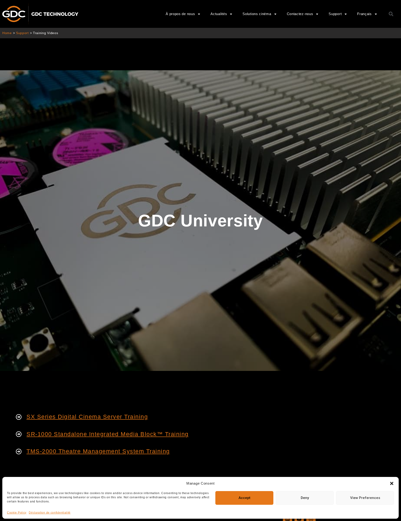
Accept (244, 498)
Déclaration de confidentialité (50, 512)
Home (7, 33)
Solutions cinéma (257, 14)
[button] (391, 483)
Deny (305, 498)
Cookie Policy (16, 512)
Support (22, 33)
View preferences (365, 498)
